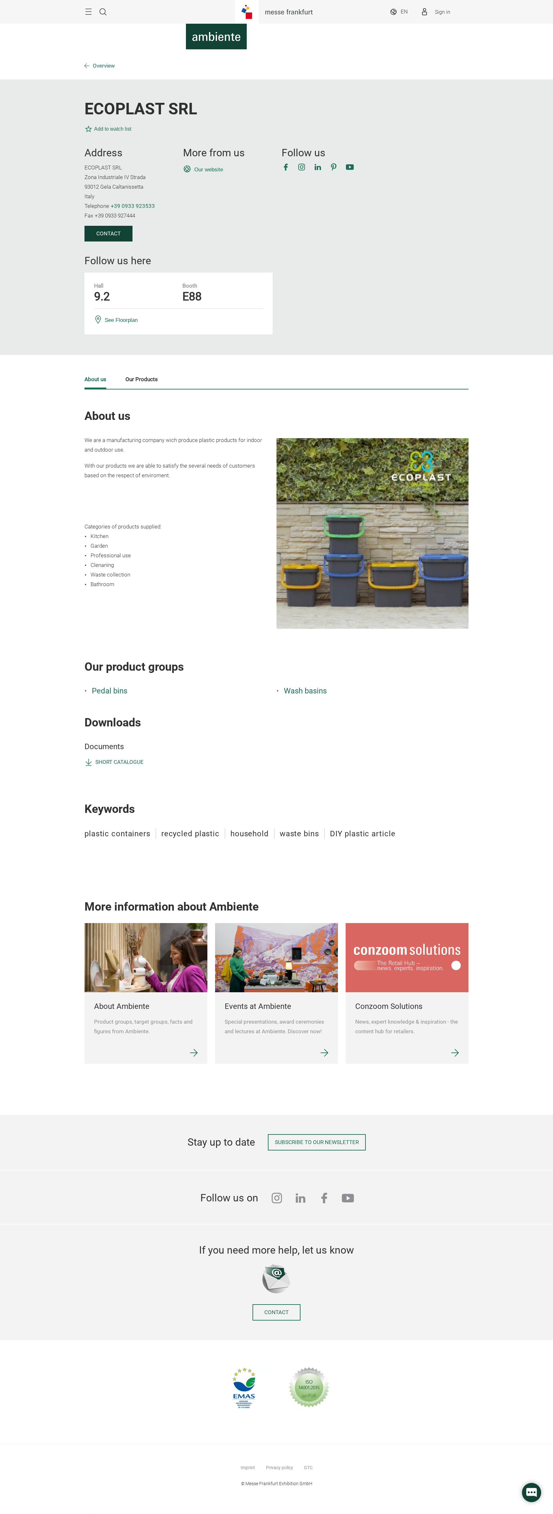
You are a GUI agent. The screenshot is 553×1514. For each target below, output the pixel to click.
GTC (308, 1467)
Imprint (248, 1467)
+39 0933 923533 (133, 206)
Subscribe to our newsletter (317, 1142)
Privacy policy (279, 1467)
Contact (108, 234)
